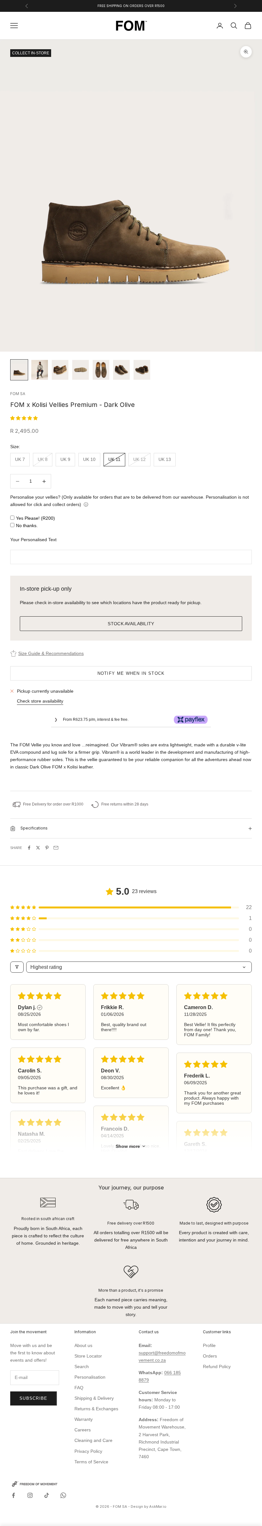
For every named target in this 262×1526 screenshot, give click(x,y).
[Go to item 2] (40, 369)
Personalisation (89, 1377)
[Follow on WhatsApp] (63, 1495)
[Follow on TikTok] (46, 1495)
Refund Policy (217, 1366)
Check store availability (40, 701)
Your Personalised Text (33, 539)
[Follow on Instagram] (30, 1495)
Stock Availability (131, 623)
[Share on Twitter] (38, 847)
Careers (82, 1429)
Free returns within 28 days (124, 804)
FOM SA (17, 393)
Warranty (83, 1419)
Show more (128, 1146)
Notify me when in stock (131, 673)
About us (83, 1345)
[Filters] (17, 967)
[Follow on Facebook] (13, 1495)
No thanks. (27, 525)
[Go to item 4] (80, 369)
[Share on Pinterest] (47, 847)
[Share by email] (55, 847)
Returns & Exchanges (96, 1408)
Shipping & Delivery (94, 1398)
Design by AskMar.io (148, 1506)
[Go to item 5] (101, 369)
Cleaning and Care (93, 1440)
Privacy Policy (88, 1451)
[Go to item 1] (19, 369)
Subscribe (33, 1398)
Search (81, 1366)
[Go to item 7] (142, 369)
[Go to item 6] (121, 369)
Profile (209, 1345)
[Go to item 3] (60, 369)
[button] (24, 418)
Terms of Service (91, 1461)
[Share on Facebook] (29, 847)
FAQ (78, 1387)
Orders (210, 1356)
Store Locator (88, 1356)
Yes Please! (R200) (35, 518)
